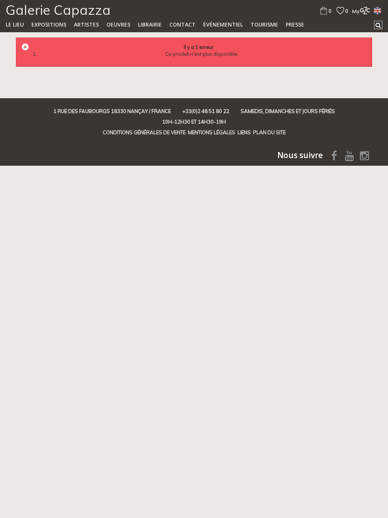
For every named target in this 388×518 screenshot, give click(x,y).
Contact (182, 24)
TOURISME (264, 24)
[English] (377, 10)
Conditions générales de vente (144, 132)
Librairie (150, 24)
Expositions (48, 24)
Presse (295, 24)
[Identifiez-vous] (359, 10)
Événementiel (223, 24)
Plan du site (269, 132)
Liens (244, 132)
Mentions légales (211, 132)
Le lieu (15, 24)
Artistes (86, 24)
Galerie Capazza (58, 9)
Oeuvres (118, 24)
